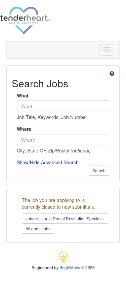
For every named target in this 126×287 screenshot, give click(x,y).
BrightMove (69, 267)
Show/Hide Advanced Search (48, 162)
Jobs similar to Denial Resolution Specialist (65, 218)
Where (24, 128)
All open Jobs (38, 228)
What (23, 95)
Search (99, 170)
